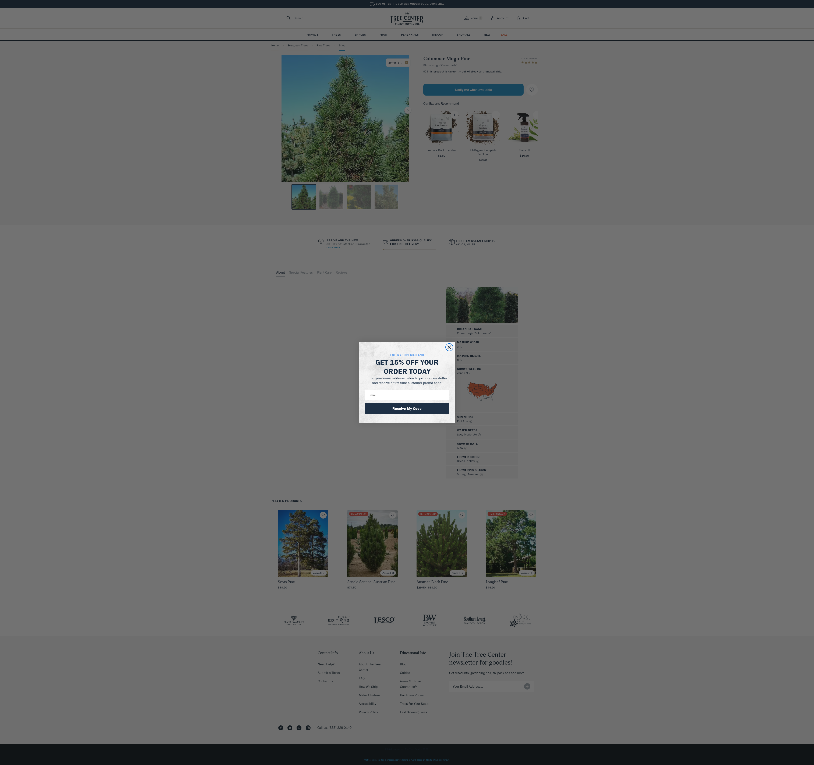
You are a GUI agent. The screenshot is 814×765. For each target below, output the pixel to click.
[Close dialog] (449, 347)
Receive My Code (407, 408)
